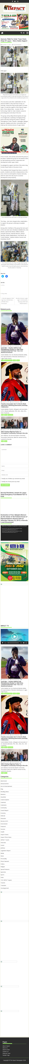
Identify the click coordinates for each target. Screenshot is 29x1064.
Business (3, 794)
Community (4, 807)
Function (3, 829)
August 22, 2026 (5, 429)
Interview (3, 842)
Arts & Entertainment (6, 786)
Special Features (5, 869)
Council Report (4, 810)
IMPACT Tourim (5, 840)
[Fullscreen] (26, 643)
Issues (2, 845)
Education (3, 818)
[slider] (13, 642)
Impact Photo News (6, 837)
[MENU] (27, 33)
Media (2, 853)
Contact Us (6, 1051)
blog (3, 293)
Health (2, 832)
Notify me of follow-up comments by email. (13, 478)
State (2, 877)
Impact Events (4, 834)
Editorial (3, 816)
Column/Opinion (5, 799)
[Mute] (24, 643)
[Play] (2, 643)
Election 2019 (4, 821)
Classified (3, 797)
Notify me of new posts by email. (11, 481)
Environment (4, 824)
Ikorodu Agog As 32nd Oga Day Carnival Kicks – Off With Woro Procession (7, 301)
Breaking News (5, 791)
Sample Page (6, 1055)
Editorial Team (6, 1053)
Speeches (3, 872)
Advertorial (4, 781)
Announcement (5, 783)
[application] (14, 533)
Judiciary (3, 848)
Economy (3, 813)
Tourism (3, 882)
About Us (5, 1048)
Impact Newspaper (17, 44)
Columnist (3, 802)
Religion (3, 866)
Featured (3, 826)
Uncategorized (5, 888)
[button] (14, 8)
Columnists (3, 805)
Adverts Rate (6, 1049)
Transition (3, 885)
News (6, 293)
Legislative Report (8, 360)
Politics (2, 864)
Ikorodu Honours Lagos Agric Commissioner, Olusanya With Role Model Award (22, 301)
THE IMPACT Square (6, 880)
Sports (18, 360)
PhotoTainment (5, 861)
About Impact (6, 1046)
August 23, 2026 (5, 346)
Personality (10, 414)
